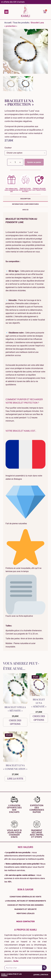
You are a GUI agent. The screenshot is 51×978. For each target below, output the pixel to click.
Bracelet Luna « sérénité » (38, 703)
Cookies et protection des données (25, 905)
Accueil (7, 22)
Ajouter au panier (34, 162)
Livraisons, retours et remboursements (25, 901)
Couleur (8, 147)
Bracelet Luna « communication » (15, 767)
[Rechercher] (44, 967)
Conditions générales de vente (25, 897)
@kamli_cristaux (40, 975)
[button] (6, 12)
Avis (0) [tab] (25, 210)
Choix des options (15, 722)
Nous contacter (25, 921)
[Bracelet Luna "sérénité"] (39, 684)
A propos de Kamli (25, 929)
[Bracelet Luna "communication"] (15, 747)
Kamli (25, 16)
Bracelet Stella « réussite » (15, 708)
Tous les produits (21, 22)
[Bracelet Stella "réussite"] (15, 688)
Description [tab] (25, 199)
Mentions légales (25, 913)
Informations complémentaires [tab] (25, 204)
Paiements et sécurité (25, 909)
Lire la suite (15, 778)
